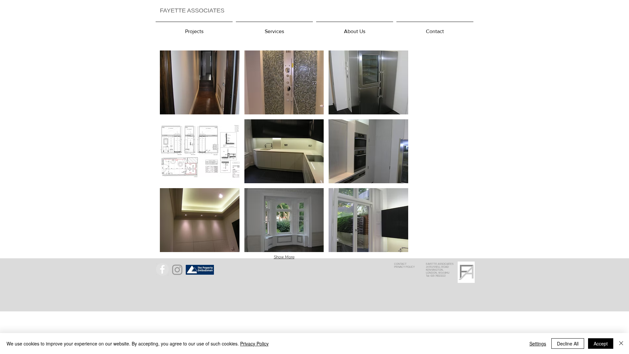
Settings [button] (537, 343)
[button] (199, 82)
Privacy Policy (254, 343)
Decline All (568, 343)
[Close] (621, 343)
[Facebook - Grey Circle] (162, 269)
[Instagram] (177, 270)
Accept (601, 343)
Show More (284, 257)
